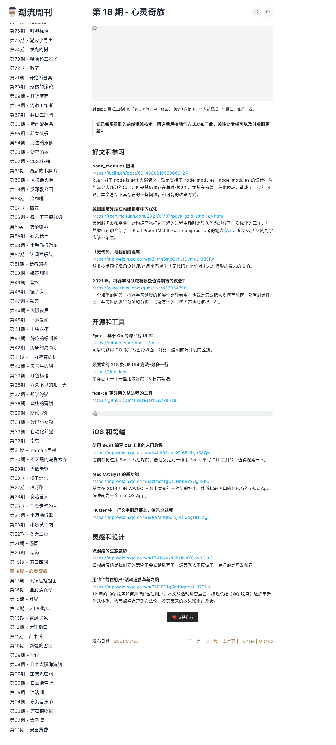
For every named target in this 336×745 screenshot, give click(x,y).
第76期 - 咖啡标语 (29, 31)
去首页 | (230, 641)
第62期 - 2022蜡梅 (30, 161)
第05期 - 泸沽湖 (27, 692)
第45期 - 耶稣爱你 (29, 320)
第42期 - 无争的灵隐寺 (34, 347)
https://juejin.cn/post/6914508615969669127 (140, 173)
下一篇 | (196, 641)
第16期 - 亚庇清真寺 (31, 590)
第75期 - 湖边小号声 (31, 40)
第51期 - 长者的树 (29, 264)
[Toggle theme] (323, 732)
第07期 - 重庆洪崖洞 (31, 674)
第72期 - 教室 (24, 68)
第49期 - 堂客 (25, 282)
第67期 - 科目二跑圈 (31, 115)
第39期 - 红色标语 (29, 375)
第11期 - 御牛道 (26, 636)
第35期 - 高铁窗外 (29, 413)
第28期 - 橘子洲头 (29, 478)
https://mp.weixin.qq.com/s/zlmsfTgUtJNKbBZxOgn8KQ (151, 481)
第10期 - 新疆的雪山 (31, 645)
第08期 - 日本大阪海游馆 (36, 664)
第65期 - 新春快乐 (29, 133)
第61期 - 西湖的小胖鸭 (33, 170)
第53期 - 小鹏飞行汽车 (34, 245)
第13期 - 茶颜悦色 (29, 618)
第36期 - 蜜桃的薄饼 (31, 403)
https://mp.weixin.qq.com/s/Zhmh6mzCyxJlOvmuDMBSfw (153, 259)
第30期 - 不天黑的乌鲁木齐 (38, 459)
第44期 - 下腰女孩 (29, 329)
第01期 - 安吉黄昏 (29, 729)
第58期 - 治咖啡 (27, 198)
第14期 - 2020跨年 (30, 608)
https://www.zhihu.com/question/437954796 (139, 287)
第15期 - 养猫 (24, 599)
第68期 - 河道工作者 (31, 105)
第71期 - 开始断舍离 (31, 77)
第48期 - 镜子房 (27, 291)
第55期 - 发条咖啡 (29, 226)
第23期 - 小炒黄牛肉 (31, 524)
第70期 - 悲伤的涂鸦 (31, 86)
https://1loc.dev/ (109, 371)
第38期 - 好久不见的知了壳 (38, 385)
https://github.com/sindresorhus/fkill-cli (134, 400)
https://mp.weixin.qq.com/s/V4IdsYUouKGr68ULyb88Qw (151, 452)
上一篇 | (213, 641)
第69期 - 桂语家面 (29, 96)
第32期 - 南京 (24, 440)
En (268, 12)
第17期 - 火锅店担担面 (33, 580)
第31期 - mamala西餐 (33, 450)
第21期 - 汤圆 (24, 543)
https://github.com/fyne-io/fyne (125, 342)
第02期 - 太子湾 (27, 720)
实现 (228, 230)
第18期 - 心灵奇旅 (29, 571)
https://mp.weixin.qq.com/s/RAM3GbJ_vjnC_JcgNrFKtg (150, 517)
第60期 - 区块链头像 (31, 180)
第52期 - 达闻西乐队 (31, 254)
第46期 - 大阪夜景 (29, 310)
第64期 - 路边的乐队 (31, 142)
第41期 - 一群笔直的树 (33, 357)
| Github (264, 641)
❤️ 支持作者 (182, 617)
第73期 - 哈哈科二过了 (34, 59)
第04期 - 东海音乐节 (31, 701)
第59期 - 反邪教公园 (31, 189)
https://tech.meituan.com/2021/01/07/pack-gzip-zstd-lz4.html (157, 216)
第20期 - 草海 (24, 552)
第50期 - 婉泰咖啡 (29, 273)
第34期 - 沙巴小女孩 (31, 422)
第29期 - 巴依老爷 (29, 469)
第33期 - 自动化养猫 (31, 431)
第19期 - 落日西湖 (29, 562)
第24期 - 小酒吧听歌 (31, 515)
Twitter (247, 641)
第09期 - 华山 (25, 655)
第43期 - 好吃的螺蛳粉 (34, 338)
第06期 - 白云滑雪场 (31, 683)
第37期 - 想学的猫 (29, 394)
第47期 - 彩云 (24, 301)
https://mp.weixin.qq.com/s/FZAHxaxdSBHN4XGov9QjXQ (152, 558)
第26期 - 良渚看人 (29, 496)
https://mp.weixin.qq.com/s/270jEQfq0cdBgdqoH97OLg (151, 586)
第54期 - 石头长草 (29, 236)
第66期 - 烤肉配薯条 (31, 124)
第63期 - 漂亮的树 (29, 152)
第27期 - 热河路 (27, 487)
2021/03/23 (126, 641)
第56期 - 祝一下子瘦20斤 (37, 217)
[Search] (256, 12)
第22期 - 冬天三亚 (29, 534)
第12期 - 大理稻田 (29, 627)
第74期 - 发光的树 (29, 49)
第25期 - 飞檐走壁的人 (33, 506)
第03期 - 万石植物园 (31, 711)
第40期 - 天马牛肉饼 (31, 366)
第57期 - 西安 (24, 208)
